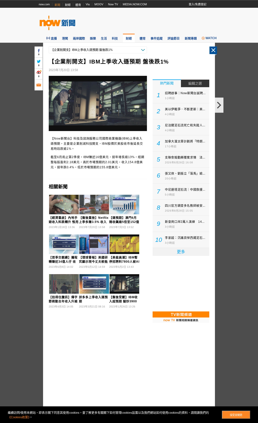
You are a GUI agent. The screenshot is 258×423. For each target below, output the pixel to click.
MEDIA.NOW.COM (135, 4)
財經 (68, 4)
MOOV (98, 4)
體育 (78, 4)
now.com (44, 4)
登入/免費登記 (197, 4)
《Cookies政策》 (18, 417)
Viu (88, 4)
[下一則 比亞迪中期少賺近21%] (219, 105)
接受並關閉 (236, 415)
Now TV (113, 4)
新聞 (57, 4)
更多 (181, 251)
